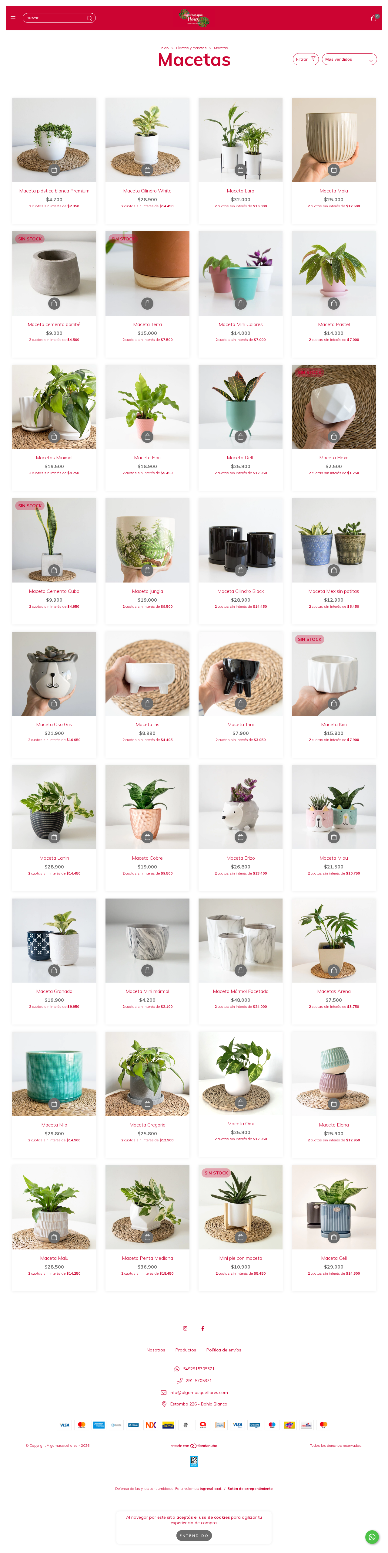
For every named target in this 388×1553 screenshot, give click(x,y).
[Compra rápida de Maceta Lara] (241, 170)
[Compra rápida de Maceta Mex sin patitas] (334, 570)
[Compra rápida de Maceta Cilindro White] (147, 170)
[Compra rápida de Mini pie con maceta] (241, 1237)
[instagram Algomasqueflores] (185, 1328)
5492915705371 (199, 1369)
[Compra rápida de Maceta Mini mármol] (147, 970)
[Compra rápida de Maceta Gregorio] (147, 1104)
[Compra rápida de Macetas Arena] (334, 970)
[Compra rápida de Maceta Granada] (54, 970)
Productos (186, 1350)
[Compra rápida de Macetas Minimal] (54, 437)
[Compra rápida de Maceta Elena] (334, 1104)
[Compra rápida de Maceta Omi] (241, 1103)
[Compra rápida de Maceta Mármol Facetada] (241, 970)
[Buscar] (89, 18)
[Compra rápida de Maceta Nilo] (54, 1104)
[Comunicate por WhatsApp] (372, 1537)
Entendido (194, 1535)
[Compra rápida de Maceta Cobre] (147, 837)
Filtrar (302, 59)
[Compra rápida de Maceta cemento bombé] (54, 303)
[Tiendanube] (194, 1447)
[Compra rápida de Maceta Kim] (334, 704)
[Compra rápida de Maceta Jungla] (147, 570)
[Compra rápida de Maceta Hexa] (334, 437)
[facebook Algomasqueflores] (203, 1328)
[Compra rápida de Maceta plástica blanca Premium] (54, 170)
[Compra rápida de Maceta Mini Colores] (241, 303)
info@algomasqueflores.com (199, 1392)
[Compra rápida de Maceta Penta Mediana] (147, 1237)
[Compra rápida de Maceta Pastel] (334, 303)
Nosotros (156, 1350)
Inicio (164, 48)
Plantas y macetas (191, 48)
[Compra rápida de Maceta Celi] (334, 1237)
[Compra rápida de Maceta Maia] (334, 170)
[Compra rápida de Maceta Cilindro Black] (241, 570)
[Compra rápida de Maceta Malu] (54, 1237)
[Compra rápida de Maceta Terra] (147, 303)
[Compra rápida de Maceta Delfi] (241, 437)
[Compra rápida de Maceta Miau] (334, 837)
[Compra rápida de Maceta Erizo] (241, 837)
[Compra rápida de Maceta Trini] (241, 704)
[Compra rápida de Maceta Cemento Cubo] (54, 570)
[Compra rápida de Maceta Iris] (147, 704)
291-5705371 (199, 1381)
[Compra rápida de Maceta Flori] (147, 437)
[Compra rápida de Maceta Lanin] (54, 837)
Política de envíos (223, 1350)
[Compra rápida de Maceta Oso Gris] (54, 704)
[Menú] (14, 18)
